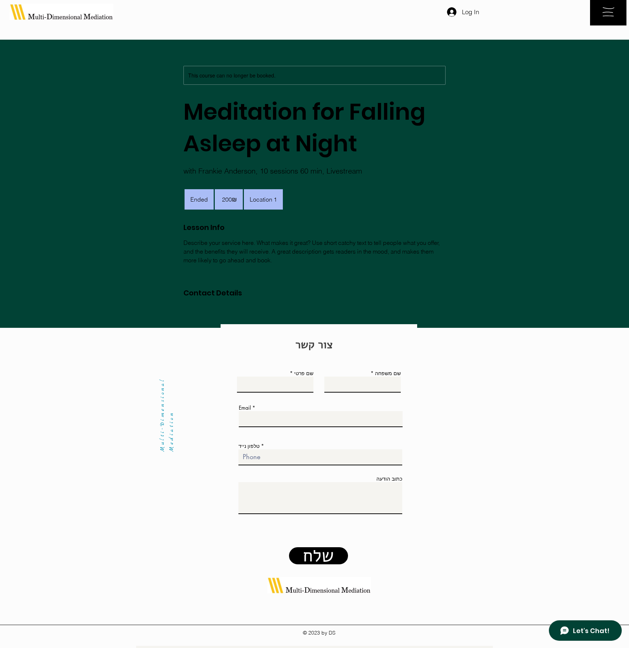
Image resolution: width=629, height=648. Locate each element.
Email (245, 407)
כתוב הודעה (389, 478)
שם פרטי (303, 373)
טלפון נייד (249, 446)
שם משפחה (388, 373)
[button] (608, 11)
